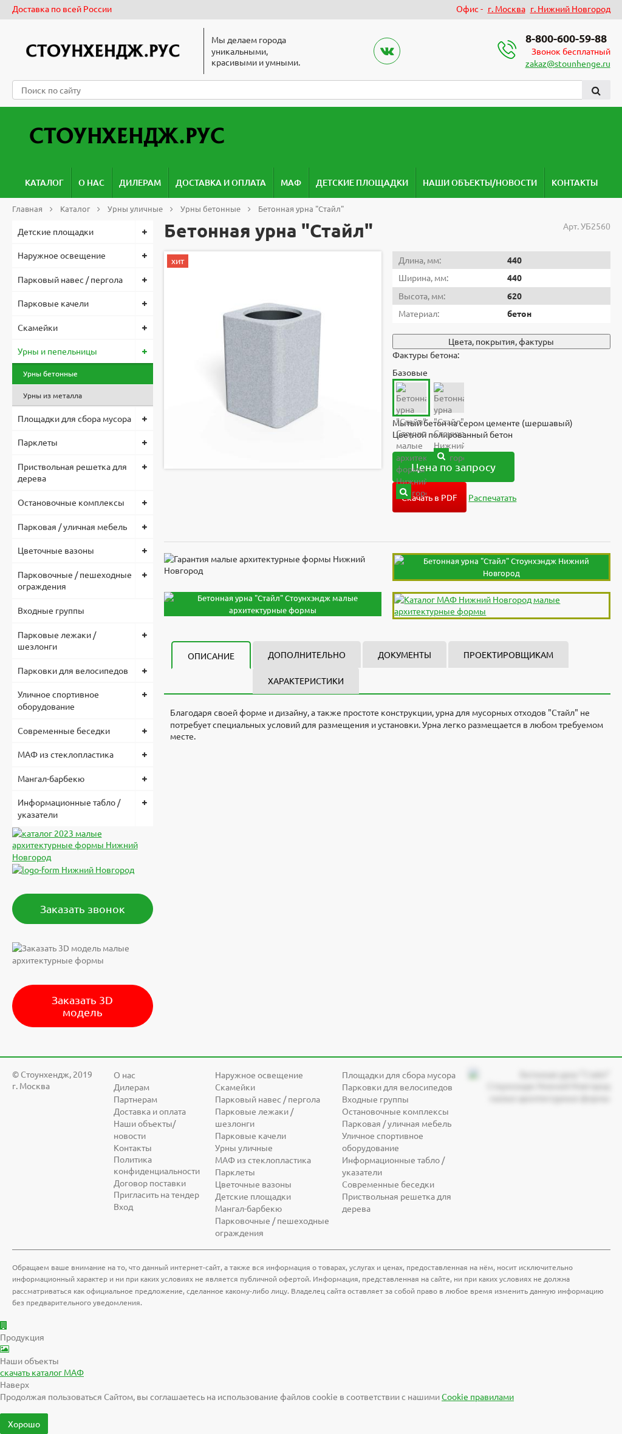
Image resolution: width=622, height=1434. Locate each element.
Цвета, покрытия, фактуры (501, 341)
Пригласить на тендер (156, 1194)
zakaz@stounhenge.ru (567, 63)
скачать (42, 1372)
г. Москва (506, 8)
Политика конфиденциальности (157, 1165)
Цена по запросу (453, 466)
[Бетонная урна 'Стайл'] (272, 360)
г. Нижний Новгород (570, 8)
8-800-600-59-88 (566, 38)
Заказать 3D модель (82, 1005)
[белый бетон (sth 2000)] (441, 455)
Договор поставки (150, 1182)
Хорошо (24, 1423)
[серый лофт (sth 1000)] (403, 491)
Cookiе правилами (478, 1396)
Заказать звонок (82, 908)
